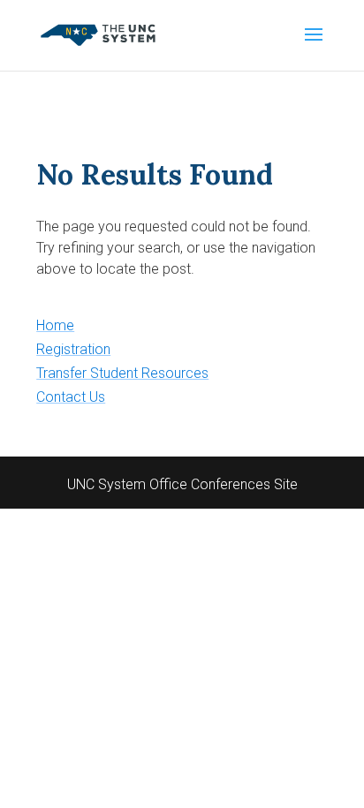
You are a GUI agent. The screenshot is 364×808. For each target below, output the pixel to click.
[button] (314, 46)
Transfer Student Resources (122, 373)
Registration (73, 349)
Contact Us (70, 397)
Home (55, 325)
